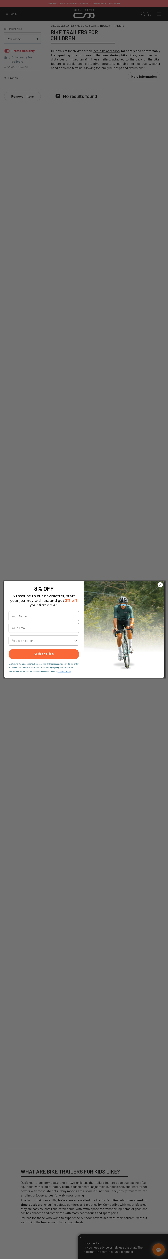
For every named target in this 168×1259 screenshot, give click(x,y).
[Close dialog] (160, 584)
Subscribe (44, 654)
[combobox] (43, 640)
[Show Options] (75, 640)
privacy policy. (64, 671)
